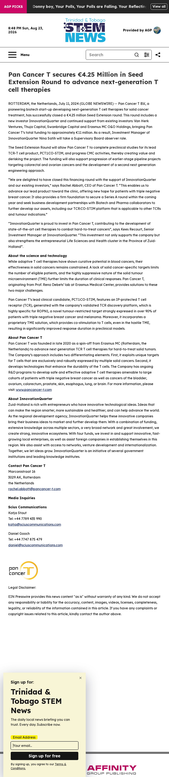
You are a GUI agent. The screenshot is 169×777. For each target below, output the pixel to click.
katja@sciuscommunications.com (34, 524)
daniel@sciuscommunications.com (35, 545)
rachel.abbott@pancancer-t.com (34, 489)
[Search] (137, 55)
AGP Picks (13, 7)
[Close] (80, 678)
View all (159, 6)
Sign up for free (44, 755)
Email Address (24, 737)
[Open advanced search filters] (146, 55)
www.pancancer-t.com (34, 390)
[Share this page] (158, 55)
